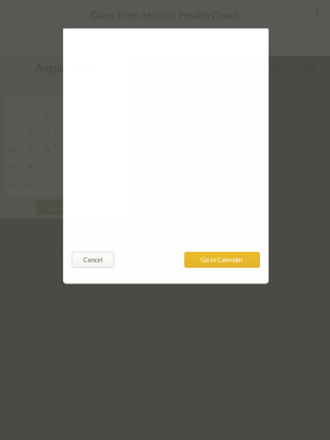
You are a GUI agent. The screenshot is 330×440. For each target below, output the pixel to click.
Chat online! (97, 193)
